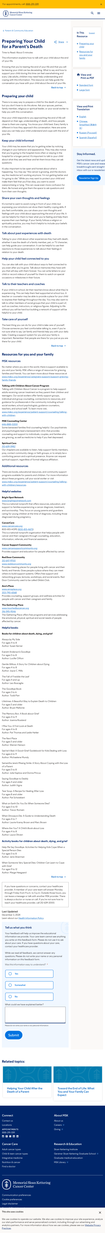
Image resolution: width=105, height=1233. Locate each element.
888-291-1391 (32, 4)
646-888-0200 (10, 424)
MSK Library (60, 1162)
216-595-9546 (9, 611)
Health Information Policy (31, 918)
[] (88, 124)
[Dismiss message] (101, 4)
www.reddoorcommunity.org (16, 564)
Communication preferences (16, 1195)
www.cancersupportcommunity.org (19, 548)
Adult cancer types (11, 1149)
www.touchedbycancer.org (15, 608)
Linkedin (17, 1136)
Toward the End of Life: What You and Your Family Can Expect (76, 1092)
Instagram (3, 1136)
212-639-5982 (8, 446)
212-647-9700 (9, 560)
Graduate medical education (68, 1158)
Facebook (7, 1136)
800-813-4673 (25, 529)
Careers (58, 1125)
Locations (7, 1125)
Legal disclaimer (10, 1203)
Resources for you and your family (86, 54)
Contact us (7, 1120)
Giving (57, 1129)
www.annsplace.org (12, 589)
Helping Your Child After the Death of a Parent (24, 1090)
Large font (84, 90)
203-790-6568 (9, 592)
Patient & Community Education (19, 31)
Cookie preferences (12, 1199)
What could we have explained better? (24, 1004)
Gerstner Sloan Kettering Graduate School (75, 1153)
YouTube (14, 1136)
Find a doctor (8, 1166)
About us (58, 1120)
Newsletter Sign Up (88, 178)
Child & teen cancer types (15, 1153)
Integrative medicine (12, 1158)
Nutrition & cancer (11, 1162)
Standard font (86, 85)
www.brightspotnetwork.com (16, 500)
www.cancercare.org (12, 526)
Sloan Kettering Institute (66, 1149)
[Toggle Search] (92, 13)
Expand (92, 33)
